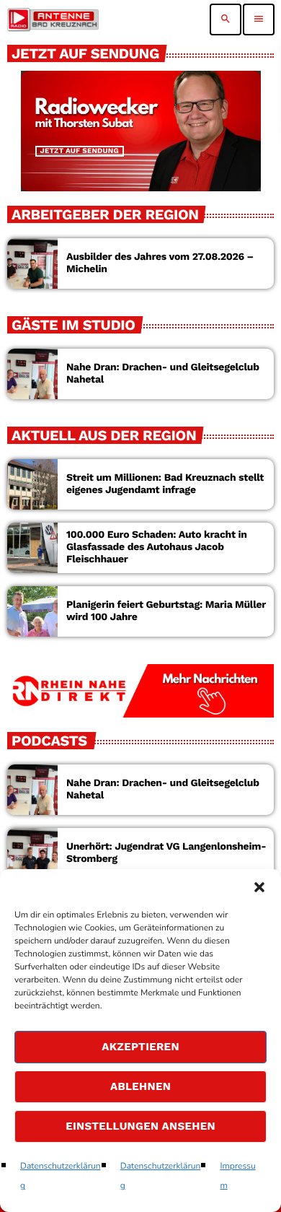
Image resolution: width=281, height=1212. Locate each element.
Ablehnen (140, 1086)
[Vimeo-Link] (52, 19)
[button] (259, 887)
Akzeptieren (140, 1046)
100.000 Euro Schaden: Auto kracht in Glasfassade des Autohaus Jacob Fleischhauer (156, 547)
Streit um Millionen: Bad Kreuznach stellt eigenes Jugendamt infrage (165, 484)
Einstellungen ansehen (140, 1126)
